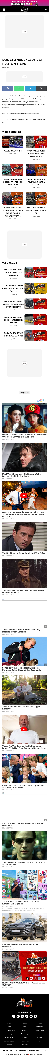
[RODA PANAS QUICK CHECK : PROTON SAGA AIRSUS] (36, 142)
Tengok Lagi (24, 393)
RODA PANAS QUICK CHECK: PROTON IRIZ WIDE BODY (12, 182)
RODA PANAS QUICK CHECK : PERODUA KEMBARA (13, 272)
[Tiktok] (26, 1016)
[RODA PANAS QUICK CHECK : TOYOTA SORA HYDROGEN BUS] (35, 304)
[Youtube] (31, 1016)
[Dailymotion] (35, 1016)
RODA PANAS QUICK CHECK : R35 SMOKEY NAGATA (13, 320)
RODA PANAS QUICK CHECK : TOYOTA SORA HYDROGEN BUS (13, 304)
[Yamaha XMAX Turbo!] (12, 142)
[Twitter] (22, 1016)
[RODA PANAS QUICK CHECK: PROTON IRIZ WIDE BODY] (12, 170)
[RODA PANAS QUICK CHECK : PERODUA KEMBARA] (35, 272)
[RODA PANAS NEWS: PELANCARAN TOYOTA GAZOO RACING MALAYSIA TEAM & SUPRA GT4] (12, 198)
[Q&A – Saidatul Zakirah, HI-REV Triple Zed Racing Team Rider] (35, 288)
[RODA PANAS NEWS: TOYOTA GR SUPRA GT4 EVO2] (36, 170)
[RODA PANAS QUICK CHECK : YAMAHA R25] (35, 335)
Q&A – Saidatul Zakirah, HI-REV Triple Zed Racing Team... (13, 288)
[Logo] (24, 9)
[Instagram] (18, 1016)
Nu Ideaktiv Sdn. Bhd (23, 1054)
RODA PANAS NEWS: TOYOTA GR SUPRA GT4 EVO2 (36, 182)
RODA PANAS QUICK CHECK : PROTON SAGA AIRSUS (36, 154)
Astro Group (40, 1054)
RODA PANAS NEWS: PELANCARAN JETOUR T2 (36, 210)
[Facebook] (13, 1016)
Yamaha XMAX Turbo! (13, 151)
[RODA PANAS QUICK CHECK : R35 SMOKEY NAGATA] (35, 319)
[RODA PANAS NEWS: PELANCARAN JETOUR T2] (36, 198)
